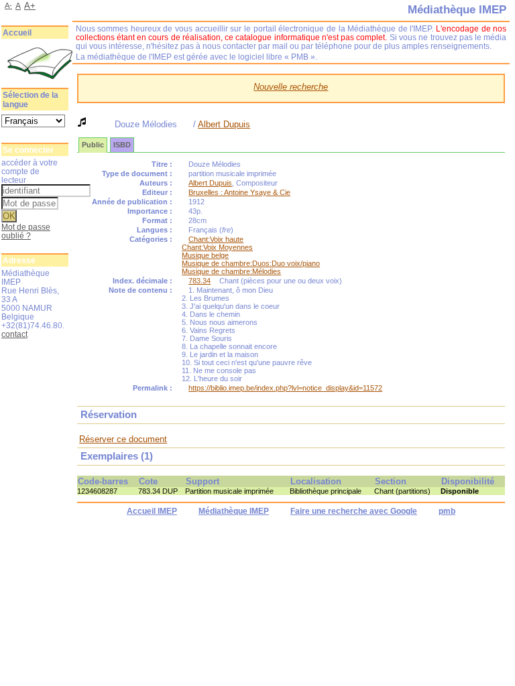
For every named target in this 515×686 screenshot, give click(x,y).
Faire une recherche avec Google (353, 511)
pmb (447, 511)
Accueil (17, 33)
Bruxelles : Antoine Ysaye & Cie (239, 192)
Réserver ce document (123, 439)
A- (8, 5)
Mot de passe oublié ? (25, 231)
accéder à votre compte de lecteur (29, 171)
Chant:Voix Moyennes (217, 247)
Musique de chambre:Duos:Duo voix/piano (251, 263)
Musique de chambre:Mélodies (231, 271)
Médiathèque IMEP (233, 511)
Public (93, 145)
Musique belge (205, 255)
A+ (30, 6)
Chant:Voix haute (215, 239)
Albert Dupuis (224, 124)
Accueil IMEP (152, 511)
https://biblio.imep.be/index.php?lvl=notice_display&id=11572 (285, 388)
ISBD (122, 145)
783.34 (199, 281)
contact (14, 334)
